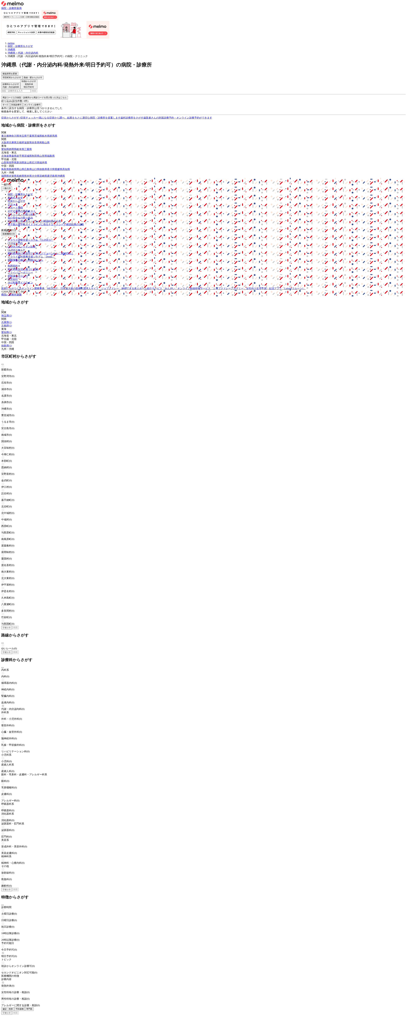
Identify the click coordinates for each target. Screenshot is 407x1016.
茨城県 (38, 135)
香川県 (51, 169)
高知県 (66, 169)
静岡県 (13, 149)
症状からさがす (16, 201)
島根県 (13, 169)
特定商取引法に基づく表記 (23, 269)
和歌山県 (44, 142)
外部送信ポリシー (18, 276)
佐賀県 (13, 176)
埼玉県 (23, 135)
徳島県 (43, 169)
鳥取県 (5, 169)
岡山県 (20, 169)
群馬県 (53, 135)
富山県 (28, 162)
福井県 (43, 162)
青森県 (13, 155)
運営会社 (13, 279)
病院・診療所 (9, 8)
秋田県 (35, 155)
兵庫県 (13, 142)
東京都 (5, 135)
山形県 (43, 155)
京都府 (20, 142)
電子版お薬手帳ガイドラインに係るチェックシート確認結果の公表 (46, 224)
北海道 (5, 155)
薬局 (19, 8)
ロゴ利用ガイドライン (20, 282)
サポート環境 (15, 207)
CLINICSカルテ (16, 250)
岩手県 (20, 155)
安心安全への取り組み (20, 217)
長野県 (13, 162)
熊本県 (28, 176)
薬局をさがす (15, 197)
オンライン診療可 (32, 104)
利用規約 (13, 265)
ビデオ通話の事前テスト (22, 211)
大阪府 (5, 142)
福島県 (51, 155)
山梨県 (5, 162)
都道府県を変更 (10, 73)
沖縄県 (61, 176)
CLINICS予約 (15, 243)
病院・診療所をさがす (20, 194)
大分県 (35, 176)
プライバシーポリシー (20, 272)
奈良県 (35, 142)
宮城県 (28, 155)
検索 (34, 91)
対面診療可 (16, 104)
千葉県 (30, 135)
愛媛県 (58, 169)
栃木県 (46, 135)
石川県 (35, 162)
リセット (7, 627)
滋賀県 (28, 142)
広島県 (28, 169)
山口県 (35, 169)
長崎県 (20, 176)
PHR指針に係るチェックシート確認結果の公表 (34, 221)
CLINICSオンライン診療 (21, 246)
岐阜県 (20, 149)
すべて (6, 104)
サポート (13, 204)
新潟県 (20, 162)
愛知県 (5, 149)
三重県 (28, 149)
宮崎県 (43, 176)
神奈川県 (14, 135)
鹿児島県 (52, 176)
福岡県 (5, 176)
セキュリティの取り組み (22, 214)
